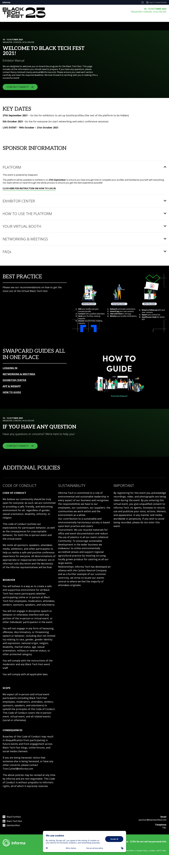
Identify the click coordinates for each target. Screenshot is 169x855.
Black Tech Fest (14, 821)
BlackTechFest (14, 816)
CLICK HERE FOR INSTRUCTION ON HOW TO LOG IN (29, 188)
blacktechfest (13, 825)
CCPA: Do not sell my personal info (148, 841)
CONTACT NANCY (18, 87)
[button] (84, 167)
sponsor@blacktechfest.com (152, 819)
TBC (164, 827)
